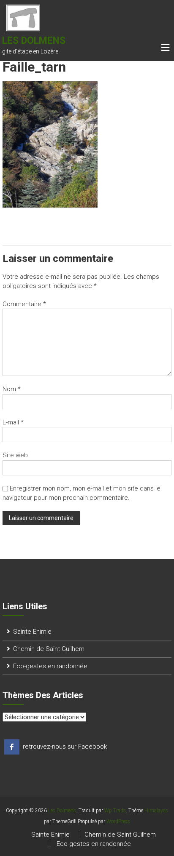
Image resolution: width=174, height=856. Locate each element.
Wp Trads (115, 810)
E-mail (13, 422)
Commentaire (24, 304)
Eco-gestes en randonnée (50, 666)
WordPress (118, 821)
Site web (15, 455)
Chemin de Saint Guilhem (48, 649)
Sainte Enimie (32, 631)
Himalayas (156, 810)
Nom (12, 389)
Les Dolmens (33, 40)
